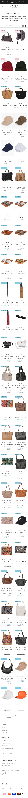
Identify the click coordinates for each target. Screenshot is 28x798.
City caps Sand (21, 678)
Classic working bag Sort (21, 445)
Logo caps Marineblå (7, 160)
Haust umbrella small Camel (20, 303)
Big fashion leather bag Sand (7, 503)
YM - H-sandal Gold (21, 245)
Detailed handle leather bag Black (21, 387)
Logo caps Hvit (21, 160)
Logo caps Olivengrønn (20, 133)
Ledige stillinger (5, 733)
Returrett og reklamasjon (8, 748)
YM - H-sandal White (21, 216)
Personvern (4, 740)
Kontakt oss (4, 745)
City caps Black (20, 532)
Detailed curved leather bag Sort (7, 679)
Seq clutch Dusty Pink (7, 533)
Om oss (3, 727)
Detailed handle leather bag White (7, 387)
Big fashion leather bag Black (20, 592)
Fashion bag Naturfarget (20, 188)
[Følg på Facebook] (2, 784)
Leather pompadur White (21, 621)
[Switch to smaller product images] (25, 25)
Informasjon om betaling (8, 753)
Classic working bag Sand (7, 445)
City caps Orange (21, 707)
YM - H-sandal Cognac (7, 245)
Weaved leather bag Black (7, 357)
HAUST (7, 47)
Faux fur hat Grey (21, 50)
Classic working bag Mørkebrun (21, 416)
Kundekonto (5, 756)
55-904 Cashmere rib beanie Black (21, 79)
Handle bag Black (20, 105)
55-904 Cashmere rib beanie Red (7, 79)
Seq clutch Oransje (7, 416)
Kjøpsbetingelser (6, 743)
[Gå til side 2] (19, 716)
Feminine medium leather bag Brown (7, 51)
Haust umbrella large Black (7, 303)
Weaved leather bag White (21, 357)
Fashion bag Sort (7, 187)
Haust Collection (7, 130)
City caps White (7, 707)
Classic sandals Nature (20, 274)
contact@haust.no (6, 772)
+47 (2, 774)
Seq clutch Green (7, 473)
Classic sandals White (7, 274)
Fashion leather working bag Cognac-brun (21, 504)
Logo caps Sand (7, 132)
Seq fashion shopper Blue (7, 621)
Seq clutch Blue (21, 561)
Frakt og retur (5, 750)
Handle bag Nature (7, 106)
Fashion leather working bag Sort (20, 650)
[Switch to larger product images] (23, 25)
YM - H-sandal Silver (7, 216)
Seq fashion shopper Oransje (7, 562)
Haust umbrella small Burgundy (7, 330)
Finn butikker (5, 730)
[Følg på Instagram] (6, 784)
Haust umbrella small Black (20, 330)
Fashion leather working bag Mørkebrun (7, 592)
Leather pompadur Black (21, 474)
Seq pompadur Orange (7, 650)
